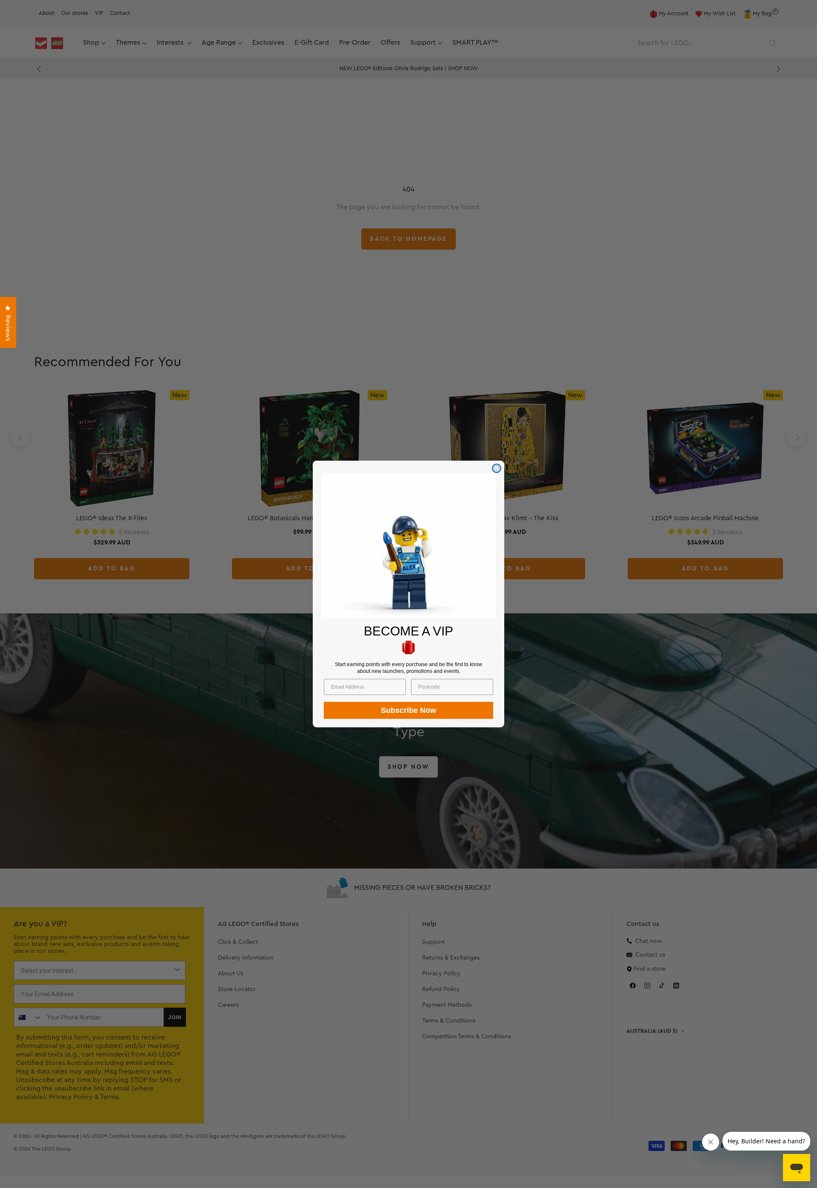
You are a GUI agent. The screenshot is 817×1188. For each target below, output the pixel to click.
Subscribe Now (408, 710)
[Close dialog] (496, 468)
